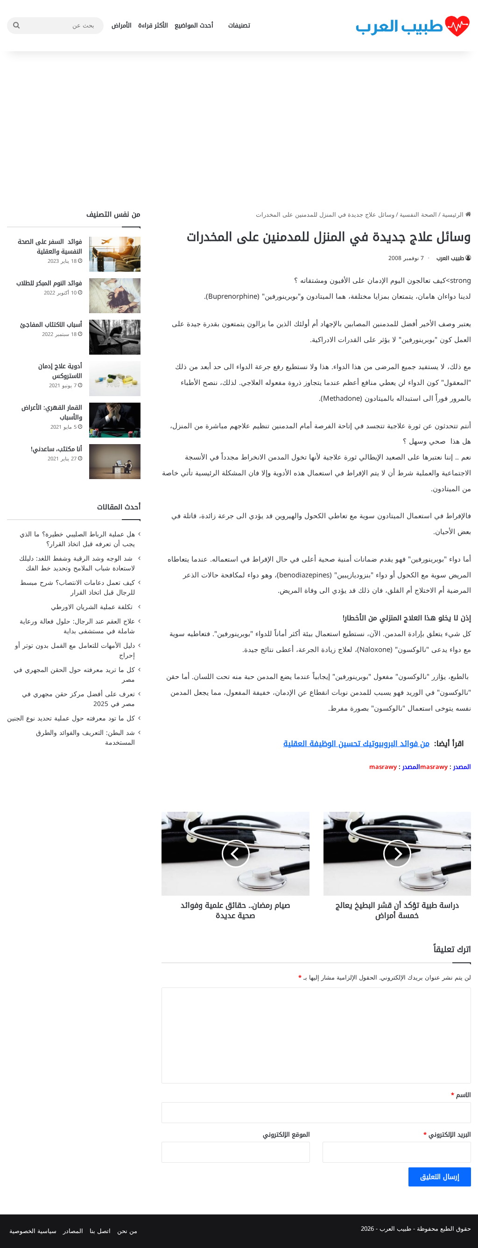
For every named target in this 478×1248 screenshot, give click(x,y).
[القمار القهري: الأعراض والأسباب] (115, 420)
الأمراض (122, 25)
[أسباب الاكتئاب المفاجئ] (115, 337)
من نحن (127, 1231)
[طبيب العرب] (412, 26)
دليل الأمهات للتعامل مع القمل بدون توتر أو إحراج (75, 650)
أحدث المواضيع (194, 25)
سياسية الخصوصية (32, 1231)
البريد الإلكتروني (447, 1134)
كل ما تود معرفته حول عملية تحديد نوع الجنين (71, 718)
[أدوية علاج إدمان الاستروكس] (115, 378)
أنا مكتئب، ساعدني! (56, 449)
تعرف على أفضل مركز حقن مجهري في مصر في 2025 (78, 699)
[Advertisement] (239, 130)
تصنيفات (239, 25)
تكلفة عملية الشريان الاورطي (93, 607)
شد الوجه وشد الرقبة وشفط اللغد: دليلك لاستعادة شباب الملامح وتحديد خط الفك (77, 563)
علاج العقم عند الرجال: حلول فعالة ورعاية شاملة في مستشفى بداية (77, 626)
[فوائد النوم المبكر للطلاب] (115, 295)
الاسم (461, 1095)
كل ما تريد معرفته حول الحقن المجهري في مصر (74, 675)
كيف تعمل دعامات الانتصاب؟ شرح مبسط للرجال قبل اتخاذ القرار (77, 587)
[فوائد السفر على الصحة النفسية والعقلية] (115, 254)
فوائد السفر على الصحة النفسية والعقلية (50, 246)
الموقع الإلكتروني (286, 1134)
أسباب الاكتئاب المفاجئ (51, 324)
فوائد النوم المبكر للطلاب (49, 283)
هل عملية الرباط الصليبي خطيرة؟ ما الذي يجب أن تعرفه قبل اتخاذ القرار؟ (77, 539)
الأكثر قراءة (153, 25)
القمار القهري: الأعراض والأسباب (51, 412)
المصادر (73, 1231)
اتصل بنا (100, 1231)
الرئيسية (453, 214)
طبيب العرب (450, 258)
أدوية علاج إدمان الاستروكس (60, 371)
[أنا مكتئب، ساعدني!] (115, 461)
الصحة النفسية (418, 214)
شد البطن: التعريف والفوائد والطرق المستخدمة (85, 737)
